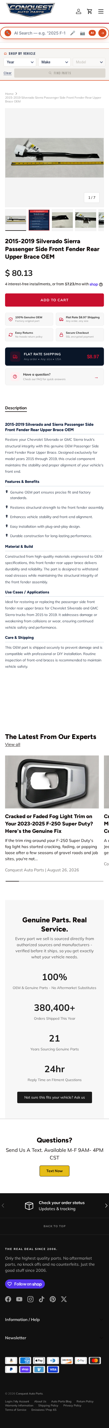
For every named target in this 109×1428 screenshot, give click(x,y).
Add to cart (55, 300)
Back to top (55, 1226)
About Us (40, 1401)
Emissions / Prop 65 (44, 1410)
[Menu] (100, 11)
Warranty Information (19, 1405)
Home (9, 94)
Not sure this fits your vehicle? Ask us (54, 1097)
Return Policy (85, 1401)
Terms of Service (15, 1410)
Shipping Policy (48, 1405)
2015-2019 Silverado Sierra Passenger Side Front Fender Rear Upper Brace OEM (53, 99)
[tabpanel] (54, 545)
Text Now (54, 1171)
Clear (8, 73)
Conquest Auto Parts (29, 1393)
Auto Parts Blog (61, 1401)
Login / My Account (17, 1401)
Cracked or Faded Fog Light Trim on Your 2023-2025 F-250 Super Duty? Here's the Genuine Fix (49, 823)
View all (12, 744)
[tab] (16, 407)
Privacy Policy (72, 1405)
